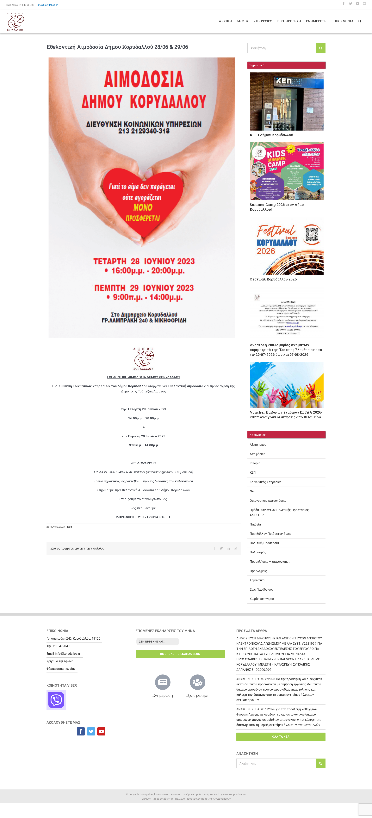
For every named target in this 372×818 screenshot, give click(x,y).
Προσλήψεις (258, 571)
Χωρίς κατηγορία (262, 599)
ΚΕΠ (253, 472)
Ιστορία (255, 463)
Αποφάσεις (257, 454)
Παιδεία (255, 524)
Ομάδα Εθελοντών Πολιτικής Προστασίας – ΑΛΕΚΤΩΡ (281, 512)
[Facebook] (81, 731)
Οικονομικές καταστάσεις (268, 500)
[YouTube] (101, 731)
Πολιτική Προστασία (264, 543)
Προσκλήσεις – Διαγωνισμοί (269, 561)
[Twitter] (91, 731)
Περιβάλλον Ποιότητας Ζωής (270, 534)
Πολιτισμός (258, 552)
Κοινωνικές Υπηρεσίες (266, 482)
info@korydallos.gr (48, 5)
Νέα (69, 526)
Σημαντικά (257, 580)
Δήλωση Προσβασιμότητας (157, 798)
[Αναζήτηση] (359, 20)
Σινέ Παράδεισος (262, 589)
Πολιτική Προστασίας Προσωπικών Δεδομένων (203, 798)
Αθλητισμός (258, 444)
